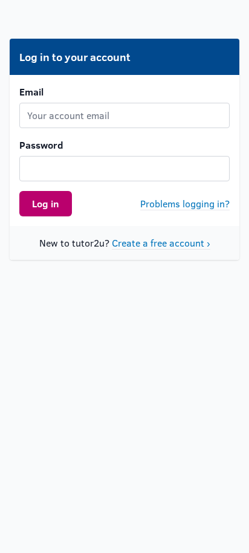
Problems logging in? (185, 203)
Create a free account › (161, 242)
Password (41, 144)
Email (31, 91)
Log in (45, 203)
